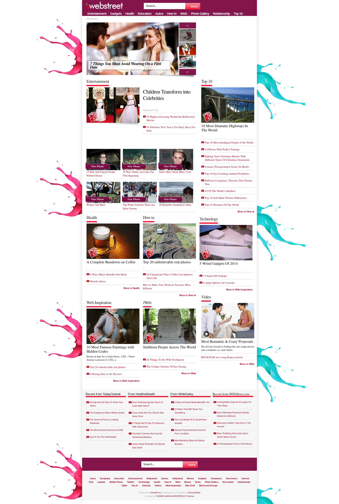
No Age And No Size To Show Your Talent (106, 404)
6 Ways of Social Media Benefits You (192, 402)
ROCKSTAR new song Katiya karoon (222, 357)
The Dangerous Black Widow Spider (107, 413)
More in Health (131, 288)
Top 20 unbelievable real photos (108, 367)
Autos (159, 13)
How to (172, 13)
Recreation (228, 482)
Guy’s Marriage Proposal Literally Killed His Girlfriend (233, 414)
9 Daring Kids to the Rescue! (106, 374)
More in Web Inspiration (126, 381)
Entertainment (96, 13)
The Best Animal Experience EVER (106, 430)
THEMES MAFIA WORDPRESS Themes (175, 496)
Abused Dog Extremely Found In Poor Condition (190, 432)
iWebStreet (92, 19)
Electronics (231, 478)
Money (187, 482)
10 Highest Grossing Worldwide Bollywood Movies (171, 118)
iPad (91, 482)
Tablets (130, 482)
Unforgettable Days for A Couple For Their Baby (234, 404)
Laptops (101, 482)
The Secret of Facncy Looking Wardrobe (104, 421)
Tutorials (146, 485)
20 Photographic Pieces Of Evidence (234, 444)
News (198, 482)
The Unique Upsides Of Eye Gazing (166, 366)
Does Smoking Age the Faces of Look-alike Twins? (147, 404)
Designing (105, 478)
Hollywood (177, 478)
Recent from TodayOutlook (103, 394)
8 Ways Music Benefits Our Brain (108, 274)
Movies (190, 478)
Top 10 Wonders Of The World (222, 204)
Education (144, 13)
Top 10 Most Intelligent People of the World (229, 142)
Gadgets (116, 13)
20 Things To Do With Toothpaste (165, 359)
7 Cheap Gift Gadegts (215, 275)
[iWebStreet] (104, 6)
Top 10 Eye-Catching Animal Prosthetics (227, 173)
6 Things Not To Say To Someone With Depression (148, 425)
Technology (144, 482)
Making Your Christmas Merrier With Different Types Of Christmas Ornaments (227, 157)
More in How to (187, 295)
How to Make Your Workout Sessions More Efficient (167, 286)
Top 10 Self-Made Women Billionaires (226, 197)
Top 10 (238, 13)
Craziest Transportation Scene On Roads (227, 166)
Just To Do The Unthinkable (103, 437)
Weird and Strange (208, 485)
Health (129, 13)
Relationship (221, 13)
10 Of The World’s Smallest (220, 191)
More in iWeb (189, 373)
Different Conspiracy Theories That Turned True (228, 182)
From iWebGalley (181, 394)
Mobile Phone (116, 482)
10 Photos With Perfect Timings (222, 149)
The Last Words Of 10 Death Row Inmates (191, 421)
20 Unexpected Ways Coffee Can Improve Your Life (170, 276)
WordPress (156, 492)
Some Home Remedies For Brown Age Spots (148, 446)
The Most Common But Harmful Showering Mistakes (147, 435)
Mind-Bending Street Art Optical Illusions (190, 442)
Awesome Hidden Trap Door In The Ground (234, 425)
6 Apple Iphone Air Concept (218, 282)
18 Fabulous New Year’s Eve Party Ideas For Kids (171, 128)
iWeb (183, 13)
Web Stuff (190, 485)
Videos (158, 485)
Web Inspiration (173, 485)
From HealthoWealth (141, 394)
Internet (245, 478)
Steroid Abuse (98, 281)
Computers (216, 478)
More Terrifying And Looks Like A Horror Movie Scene (232, 435)
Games (164, 478)
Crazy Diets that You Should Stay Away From (148, 415)
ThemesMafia (193, 492)
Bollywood (152, 478)
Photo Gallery (200, 13)
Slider (124, 485)
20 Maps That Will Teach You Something (188, 411)
